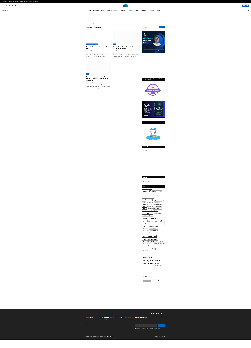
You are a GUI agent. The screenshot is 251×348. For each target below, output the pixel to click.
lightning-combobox (158, 213)
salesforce (150, 236)
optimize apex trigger (147, 230)
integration (157, 208)
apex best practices (157, 191)
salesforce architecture (147, 243)
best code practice (158, 202)
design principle (147, 206)
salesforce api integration (148, 241)
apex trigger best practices (148, 197)
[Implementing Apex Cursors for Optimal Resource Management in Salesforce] (98, 68)
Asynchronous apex (159, 200)
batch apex (150, 202)
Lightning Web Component (92, 44)
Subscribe (245, 5)
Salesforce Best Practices (159, 243)
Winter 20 (145, 250)
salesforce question (146, 248)
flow (145, 208)
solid (153, 248)
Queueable (155, 230)
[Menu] (248, 10)
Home (90, 10)
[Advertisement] (125, 17)
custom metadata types (157, 204)
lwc (145, 226)
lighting (156, 210)
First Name (145, 271)
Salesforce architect (158, 241)
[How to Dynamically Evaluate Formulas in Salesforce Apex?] (125, 38)
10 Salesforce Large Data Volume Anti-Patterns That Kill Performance (23, 1)
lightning (148, 213)
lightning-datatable (147, 215)
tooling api (158, 248)
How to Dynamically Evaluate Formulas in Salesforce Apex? (125, 47)
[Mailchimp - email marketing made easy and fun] (158, 280)
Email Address (146, 267)
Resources (152, 10)
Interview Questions (133, 10)
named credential (154, 226)
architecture (148, 200)
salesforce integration (147, 245)
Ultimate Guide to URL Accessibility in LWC (98, 47)
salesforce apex (150, 239)
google (150, 208)
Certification (143, 10)
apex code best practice (148, 193)
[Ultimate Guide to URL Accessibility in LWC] (98, 38)
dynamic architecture (156, 206)
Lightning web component (152, 222)
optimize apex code (154, 228)
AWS (144, 202)
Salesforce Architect (112, 10)
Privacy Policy (157, 328)
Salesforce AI (123, 10)
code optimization (147, 204)
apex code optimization (147, 195)
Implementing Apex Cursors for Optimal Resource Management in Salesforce (97, 78)
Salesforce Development (98, 10)
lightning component (151, 218)
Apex (115, 44)
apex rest (156, 195)
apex (147, 191)
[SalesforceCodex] (125, 6)
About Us (159, 10)
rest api (146, 233)
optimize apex (145, 228)
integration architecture (147, 210)
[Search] (246, 10)
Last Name (145, 276)
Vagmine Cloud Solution (108, 336)
